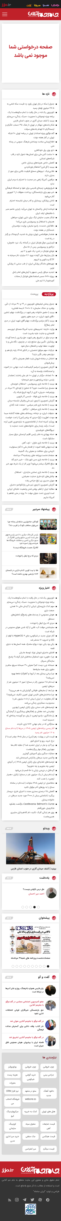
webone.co (30, 1099)
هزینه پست (12, 1075)
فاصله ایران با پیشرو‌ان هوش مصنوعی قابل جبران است (24, 1044)
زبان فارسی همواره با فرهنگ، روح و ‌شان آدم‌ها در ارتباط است (24, 990)
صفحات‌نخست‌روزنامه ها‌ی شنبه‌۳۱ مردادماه (30, 958)
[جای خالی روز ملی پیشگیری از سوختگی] (15, 895)
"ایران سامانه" (39, 1191)
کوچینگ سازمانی (12, 1126)
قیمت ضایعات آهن (48, 1126)
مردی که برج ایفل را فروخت (27, 556)
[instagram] (18, 1200)
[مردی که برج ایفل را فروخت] (47, 558)
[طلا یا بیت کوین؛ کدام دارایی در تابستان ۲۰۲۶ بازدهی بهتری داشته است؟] (47, 573)
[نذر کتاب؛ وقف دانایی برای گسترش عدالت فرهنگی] (50, 1025)
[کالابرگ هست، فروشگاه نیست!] (47, 541)
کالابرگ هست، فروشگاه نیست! (25, 547)
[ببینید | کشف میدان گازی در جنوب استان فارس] (30, 848)
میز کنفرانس (30, 1149)
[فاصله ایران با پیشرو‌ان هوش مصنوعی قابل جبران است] (50, 1042)
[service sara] (46, 6)
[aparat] (41, 1200)
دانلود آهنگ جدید (48, 1093)
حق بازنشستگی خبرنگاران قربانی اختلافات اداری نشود (24, 1011)
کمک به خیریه (30, 1111)
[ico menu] (6, 14)
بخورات (12, 1083)
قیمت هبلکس (48, 1136)
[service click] (29, 6)
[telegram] (26, 1200)
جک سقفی (30, 1136)
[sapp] (49, 1200)
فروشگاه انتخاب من (12, 1101)
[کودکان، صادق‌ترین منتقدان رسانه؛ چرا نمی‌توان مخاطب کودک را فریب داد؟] (47, 524)
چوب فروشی (48, 1067)
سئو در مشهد (30, 1091)
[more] (9, 509)
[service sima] (37, 6)
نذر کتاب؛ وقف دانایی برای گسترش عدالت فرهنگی (24, 1028)
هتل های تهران (48, 1111)
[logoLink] (43, 14)
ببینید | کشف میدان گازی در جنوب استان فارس (33, 869)
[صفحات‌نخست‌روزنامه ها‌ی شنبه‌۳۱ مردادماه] (30, 940)
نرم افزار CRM (12, 1091)
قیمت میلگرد (48, 1149)
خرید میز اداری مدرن (12, 1139)
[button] (38, 907)
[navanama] (55, 6)
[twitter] (34, 1200)
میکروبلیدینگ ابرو (12, 1114)
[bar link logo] (6, 5)
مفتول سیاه (30, 1124)
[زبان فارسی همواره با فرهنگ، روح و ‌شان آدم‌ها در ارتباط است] (50, 990)
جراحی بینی (48, 1075)
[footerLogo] (40, 1170)
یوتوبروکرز (12, 1067)
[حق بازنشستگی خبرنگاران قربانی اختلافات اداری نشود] (50, 1007)
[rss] (11, 1200)
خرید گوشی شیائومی (30, 1077)
